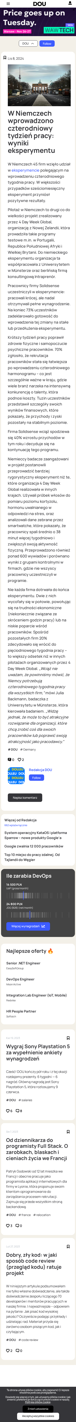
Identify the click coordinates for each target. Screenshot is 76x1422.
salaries (27, 1100)
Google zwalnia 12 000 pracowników (33, 846)
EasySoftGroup (15, 968)
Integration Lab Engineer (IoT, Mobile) (36, 995)
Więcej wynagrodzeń (25, 926)
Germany (29, 749)
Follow (47, 44)
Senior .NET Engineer (23, 963)
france (26, 1215)
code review (30, 1340)
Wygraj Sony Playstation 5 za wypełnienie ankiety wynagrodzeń (38, 1052)
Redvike (11, 1000)
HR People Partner (21, 1011)
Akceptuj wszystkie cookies (38, 1416)
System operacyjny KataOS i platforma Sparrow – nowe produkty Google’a (35, 835)
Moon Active (13, 984)
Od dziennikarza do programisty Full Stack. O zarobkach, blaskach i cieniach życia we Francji (37, 1149)
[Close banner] (73, 8)
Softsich (11, 1016)
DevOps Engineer (20, 979)
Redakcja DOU (40, 769)
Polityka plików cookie (37, 1402)
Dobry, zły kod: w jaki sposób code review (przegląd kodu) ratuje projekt (33, 1264)
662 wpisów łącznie (15, 825)
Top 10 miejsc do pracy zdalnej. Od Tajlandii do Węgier (32, 857)
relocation (43, 1215)
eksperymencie (25, 170)
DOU (14, 749)
